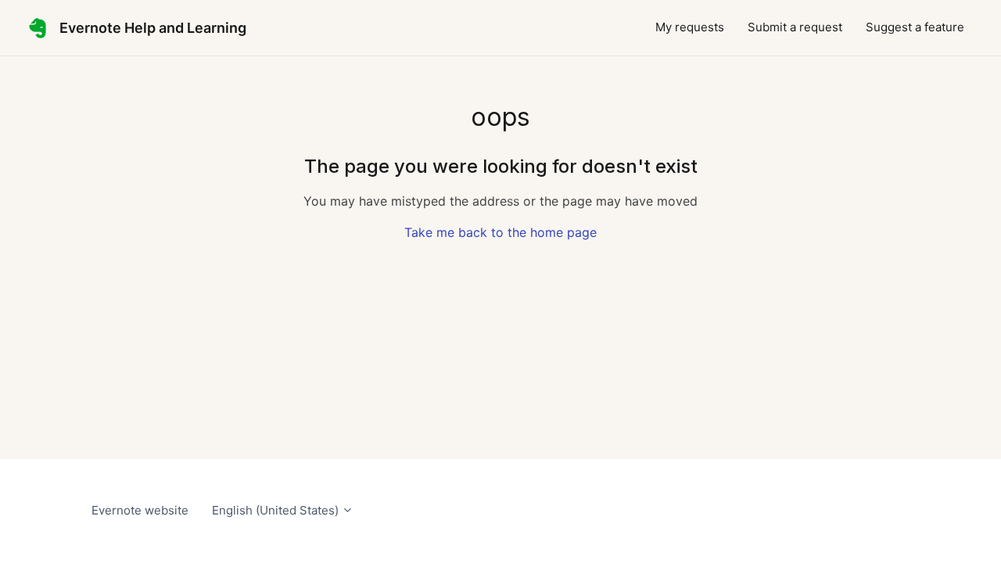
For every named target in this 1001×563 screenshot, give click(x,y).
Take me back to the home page (500, 232)
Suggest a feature (915, 27)
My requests (689, 27)
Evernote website (139, 510)
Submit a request (795, 27)
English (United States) (277, 510)
